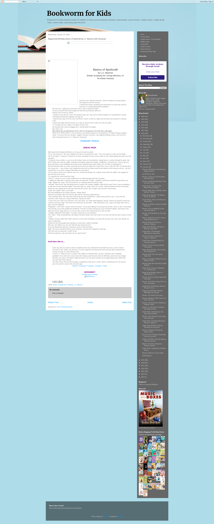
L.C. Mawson (78, 285)
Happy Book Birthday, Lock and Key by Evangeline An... (154, 250)
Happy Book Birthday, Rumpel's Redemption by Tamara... (152, 291)
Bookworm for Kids (79, 13)
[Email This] (53, 282)
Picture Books (145, 37)
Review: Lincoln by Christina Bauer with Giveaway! (153, 177)
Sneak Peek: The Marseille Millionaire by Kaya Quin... (151, 232)
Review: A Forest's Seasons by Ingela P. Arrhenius (152, 237)
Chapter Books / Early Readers (151, 39)
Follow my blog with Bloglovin (148, 384)
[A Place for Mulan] (141, 462)
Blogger (120, 516)
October (145, 141)
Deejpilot (106, 516)
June (144, 153)
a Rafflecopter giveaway (90, 274)
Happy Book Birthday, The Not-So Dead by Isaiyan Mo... (153, 228)
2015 (143, 371)
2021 (143, 130)
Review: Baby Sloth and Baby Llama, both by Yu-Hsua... (154, 191)
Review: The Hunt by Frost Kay (152, 295)
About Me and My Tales (148, 51)
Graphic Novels (145, 46)
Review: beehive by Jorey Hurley (153, 353)
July (144, 150)
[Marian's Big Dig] (141, 455)
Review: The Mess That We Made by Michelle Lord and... (154, 340)
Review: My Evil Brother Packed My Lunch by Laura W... (154, 335)
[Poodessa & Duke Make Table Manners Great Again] (141, 495)
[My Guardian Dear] (146, 488)
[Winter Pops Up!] (154, 455)
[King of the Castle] (146, 482)
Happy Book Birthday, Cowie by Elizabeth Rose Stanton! (152, 326)
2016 (143, 368)
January (145, 167)
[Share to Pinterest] (62, 282)
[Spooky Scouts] (154, 480)
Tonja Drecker (152, 95)
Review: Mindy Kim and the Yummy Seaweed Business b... (153, 218)
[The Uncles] (159, 476)
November (146, 138)
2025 (143, 119)
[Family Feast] (163, 454)
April (144, 158)
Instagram (98, 266)
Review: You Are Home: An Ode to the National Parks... (153, 308)
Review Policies (146, 49)
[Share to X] (58, 282)
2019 (143, 360)
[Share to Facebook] (60, 282)
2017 (143, 365)
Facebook (90, 266)
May (144, 155)
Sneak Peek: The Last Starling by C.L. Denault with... (153, 269)
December (146, 136)
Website (75, 266)
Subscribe (152, 77)
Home (90, 302)
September (146, 144)
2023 (143, 125)
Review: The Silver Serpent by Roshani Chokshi (152, 344)
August (145, 147)
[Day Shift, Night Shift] (163, 460)
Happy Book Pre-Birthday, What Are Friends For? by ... (153, 287)
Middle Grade (145, 42)
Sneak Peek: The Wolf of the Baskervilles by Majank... (151, 187)
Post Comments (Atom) (64, 307)
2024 (143, 122)
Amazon (95, 141)
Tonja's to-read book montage (150, 434)
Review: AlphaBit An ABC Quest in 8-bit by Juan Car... (154, 299)
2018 (143, 363)
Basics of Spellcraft (59, 285)
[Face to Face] (154, 469)
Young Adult (144, 44)
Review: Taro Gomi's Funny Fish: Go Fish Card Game (154, 282)
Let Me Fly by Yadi (148, 174)
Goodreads (85, 141)
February (146, 164)
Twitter (105, 266)
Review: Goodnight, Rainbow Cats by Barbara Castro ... (154, 259)
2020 (143, 133)
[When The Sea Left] (163, 468)
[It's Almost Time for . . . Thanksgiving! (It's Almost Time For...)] (154, 488)
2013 (143, 377)
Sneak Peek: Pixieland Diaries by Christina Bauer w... (153, 241)
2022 (143, 128)
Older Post (127, 302)
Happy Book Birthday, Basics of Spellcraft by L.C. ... (152, 273)
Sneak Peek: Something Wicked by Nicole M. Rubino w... (153, 322)
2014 (143, 374)
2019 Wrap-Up (146, 356)
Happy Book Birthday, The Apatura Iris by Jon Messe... (153, 196)
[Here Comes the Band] (154, 449)
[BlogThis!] (55, 282)
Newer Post (53, 302)
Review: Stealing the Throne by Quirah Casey (152, 331)
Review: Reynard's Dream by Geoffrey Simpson (151, 223)
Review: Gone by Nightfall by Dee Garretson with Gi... (153, 209)
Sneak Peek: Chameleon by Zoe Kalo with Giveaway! (152, 312)
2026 (143, 116)
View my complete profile (147, 109)
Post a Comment (57, 293)
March (145, 161)
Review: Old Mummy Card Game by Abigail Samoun (154, 170)
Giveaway (70, 285)
